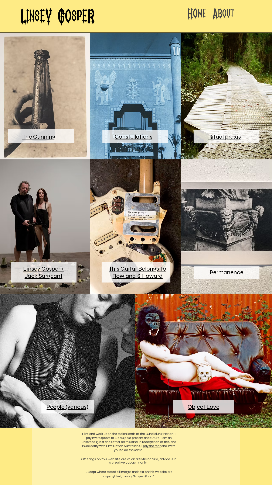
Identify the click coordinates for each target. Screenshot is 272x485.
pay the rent (152, 446)
